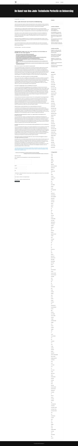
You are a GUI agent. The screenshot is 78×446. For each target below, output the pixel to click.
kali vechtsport (53, 269)
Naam (16, 165)
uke (51, 402)
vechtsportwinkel (54, 410)
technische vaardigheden (41, 148)
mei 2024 (52, 120)
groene (52, 232)
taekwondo (53, 390)
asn (51, 181)
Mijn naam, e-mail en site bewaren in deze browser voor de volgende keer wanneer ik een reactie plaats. (32, 173)
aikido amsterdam (54, 166)
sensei (52, 371)
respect (36, 148)
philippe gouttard (54, 358)
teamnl (52, 397)
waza (52, 422)
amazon (52, 176)
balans (17, 147)
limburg (52, 312)
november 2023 (53, 130)
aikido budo (53, 167)
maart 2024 (53, 123)
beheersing (21, 147)
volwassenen (53, 415)
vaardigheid (21, 149)
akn (51, 172)
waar (52, 419)
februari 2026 (53, 84)
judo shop (52, 262)
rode (52, 361)
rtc (51, 368)
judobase (52, 266)
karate (52, 271)
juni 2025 (52, 98)
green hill (52, 230)
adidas (52, 159)
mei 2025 (52, 99)
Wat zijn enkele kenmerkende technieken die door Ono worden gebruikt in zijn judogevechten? (31, 57)
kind (51, 288)
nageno (52, 329)
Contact (61, 2)
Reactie (16, 158)
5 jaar (52, 157)
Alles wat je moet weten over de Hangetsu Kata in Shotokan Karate (56, 51)
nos (51, 337)
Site (15, 170)
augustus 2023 (53, 135)
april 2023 (52, 142)
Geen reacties (22, 19)
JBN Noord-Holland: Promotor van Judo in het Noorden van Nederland (56, 43)
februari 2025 (53, 104)
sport (52, 383)
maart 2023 (53, 144)
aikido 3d (52, 164)
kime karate (53, 286)
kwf (51, 303)
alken (52, 174)
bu (51, 191)
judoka (41, 147)
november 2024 (53, 110)
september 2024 (53, 113)
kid (51, 283)
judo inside (52, 259)
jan (51, 247)
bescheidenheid (25, 147)
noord (52, 334)
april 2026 (52, 81)
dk (51, 208)
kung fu (52, 300)
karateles (52, 276)
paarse (52, 351)
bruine (52, 188)
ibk (51, 242)
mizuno (52, 325)
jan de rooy (53, 249)
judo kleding (53, 261)
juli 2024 (52, 116)
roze (51, 366)
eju (51, 211)
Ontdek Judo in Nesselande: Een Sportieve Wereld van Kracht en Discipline (27, 152)
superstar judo (53, 388)
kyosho (52, 308)
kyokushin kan (53, 305)
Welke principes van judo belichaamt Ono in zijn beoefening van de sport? (28, 58)
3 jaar (52, 154)
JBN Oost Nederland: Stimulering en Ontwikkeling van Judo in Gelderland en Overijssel (56, 39)
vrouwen (52, 417)
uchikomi (52, 400)
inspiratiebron (36, 147)
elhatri (52, 213)
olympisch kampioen (20, 148)
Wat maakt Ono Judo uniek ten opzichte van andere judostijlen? (26, 55)
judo (39, 147)
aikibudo (52, 160)
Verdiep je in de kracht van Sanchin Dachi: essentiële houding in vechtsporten (36, 153)
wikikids (52, 424)
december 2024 (53, 108)
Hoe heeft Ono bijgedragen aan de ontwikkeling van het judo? (26, 56)
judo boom (52, 256)
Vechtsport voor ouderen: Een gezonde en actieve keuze (56, 59)
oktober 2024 (53, 111)
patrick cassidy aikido (54, 354)
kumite (52, 298)
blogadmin (52, 50)
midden (52, 322)
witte (52, 426)
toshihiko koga (17, 149)
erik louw (52, 215)
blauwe (52, 186)
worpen (25, 149)
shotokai (52, 378)
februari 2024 (53, 125)
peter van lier (53, 356)
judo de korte (53, 257)
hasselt (52, 235)
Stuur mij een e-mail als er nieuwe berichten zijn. (22, 179)
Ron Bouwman (53, 65)
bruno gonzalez (53, 189)
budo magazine (53, 196)
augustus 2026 (53, 74)
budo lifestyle (53, 194)
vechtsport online (54, 407)
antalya (52, 179)
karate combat (53, 273)
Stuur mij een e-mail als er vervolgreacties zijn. (22, 176)
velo (51, 412)
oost (51, 344)
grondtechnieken (31, 147)
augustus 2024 (53, 115)
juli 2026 (52, 76)
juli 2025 (52, 96)
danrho (52, 205)
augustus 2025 (53, 94)
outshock (52, 349)
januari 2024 (53, 127)
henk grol (52, 239)
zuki (51, 436)
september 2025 (53, 93)
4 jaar (52, 155)
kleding (52, 293)
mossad (52, 327)
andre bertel (53, 177)
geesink (52, 227)
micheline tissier (53, 320)
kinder (52, 290)
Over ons (57, 2)
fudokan (52, 225)
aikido (52, 162)
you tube (52, 431)
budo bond (52, 193)
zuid (51, 432)
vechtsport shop (53, 409)
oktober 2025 (53, 91)
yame (52, 427)
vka (51, 414)
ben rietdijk (53, 184)
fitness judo (53, 223)
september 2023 (53, 133)
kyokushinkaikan (53, 307)
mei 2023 (52, 140)
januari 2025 (53, 106)
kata (51, 278)
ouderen (52, 347)
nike (51, 330)
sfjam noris (52, 373)
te (51, 393)
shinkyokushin (53, 376)
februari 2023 (53, 145)
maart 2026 (53, 82)
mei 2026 (52, 79)
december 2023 (53, 128)
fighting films (53, 222)
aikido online (53, 171)
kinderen (52, 291)
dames (52, 203)
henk (52, 237)
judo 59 (52, 254)
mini (51, 324)
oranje (52, 346)
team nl (52, 395)
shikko (52, 375)
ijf (51, 245)
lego (51, 310)
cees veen (52, 201)
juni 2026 (52, 77)
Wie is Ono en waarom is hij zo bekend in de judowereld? (25, 54)
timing (47, 148)
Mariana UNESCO (53, 54)
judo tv (52, 264)
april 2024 (52, 121)
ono (24, 148)
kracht (44, 147)
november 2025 (53, 89)
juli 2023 (52, 137)
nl (51, 332)
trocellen (52, 398)
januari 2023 (53, 147)
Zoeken (53, 20)
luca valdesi (53, 313)
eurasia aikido (53, 218)
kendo (52, 279)
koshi (52, 296)
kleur (52, 295)
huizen (52, 240)
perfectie (29, 148)
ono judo (27, 148)
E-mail (16, 168)
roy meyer (52, 364)
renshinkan (53, 359)
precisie (33, 148)
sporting (52, 385)
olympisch (52, 341)
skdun (52, 381)
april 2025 (52, 101)
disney (52, 206)
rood (52, 363)
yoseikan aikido (53, 429)
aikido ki (52, 169)
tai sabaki (52, 392)
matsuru (52, 317)
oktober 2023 (53, 132)
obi (51, 339)
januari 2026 (53, 86)
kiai (51, 281)
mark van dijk (53, 315)
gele (51, 228)
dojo (51, 210)
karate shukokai (53, 274)
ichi (51, 244)
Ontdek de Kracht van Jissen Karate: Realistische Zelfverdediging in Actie (55, 29)
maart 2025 (53, 103)
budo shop (52, 198)
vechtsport (53, 405)
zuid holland (53, 434)
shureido (52, 380)
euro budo (52, 220)
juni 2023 (52, 138)
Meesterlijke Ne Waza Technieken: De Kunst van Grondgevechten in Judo (56, 36)
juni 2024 (52, 118)
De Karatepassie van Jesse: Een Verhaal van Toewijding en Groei (56, 33)
